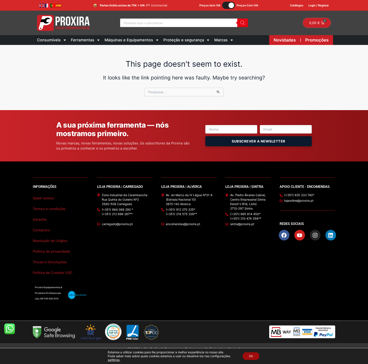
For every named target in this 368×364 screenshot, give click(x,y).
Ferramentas (82, 40)
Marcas (221, 40)
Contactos (41, 230)
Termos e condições (49, 209)
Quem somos (43, 198)
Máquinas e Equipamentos (129, 40)
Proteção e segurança (183, 40)
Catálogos (296, 5)
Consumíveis (49, 40)
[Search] (242, 23)
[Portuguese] (53, 5)
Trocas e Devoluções (50, 262)
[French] (47, 5)
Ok (251, 356)
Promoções (317, 40)
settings (114, 360)
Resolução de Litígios (50, 241)
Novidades (285, 40)
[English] (42, 5)
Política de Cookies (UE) (52, 272)
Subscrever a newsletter (258, 141)
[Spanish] (58, 5)
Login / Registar (318, 5)
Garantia (39, 219)
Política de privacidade (51, 251)
